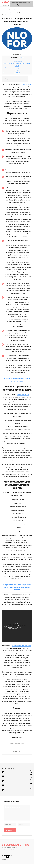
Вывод (17, 72)
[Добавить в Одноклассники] (17, 746)
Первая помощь (17, 61)
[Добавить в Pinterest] (22, 746)
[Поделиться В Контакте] (14, 746)
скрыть (21, 57)
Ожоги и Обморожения (15, 10)
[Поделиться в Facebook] (11, 746)
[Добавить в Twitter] (19, 746)
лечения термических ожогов (21, 645)
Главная (4, 10)
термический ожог (23, 394)
